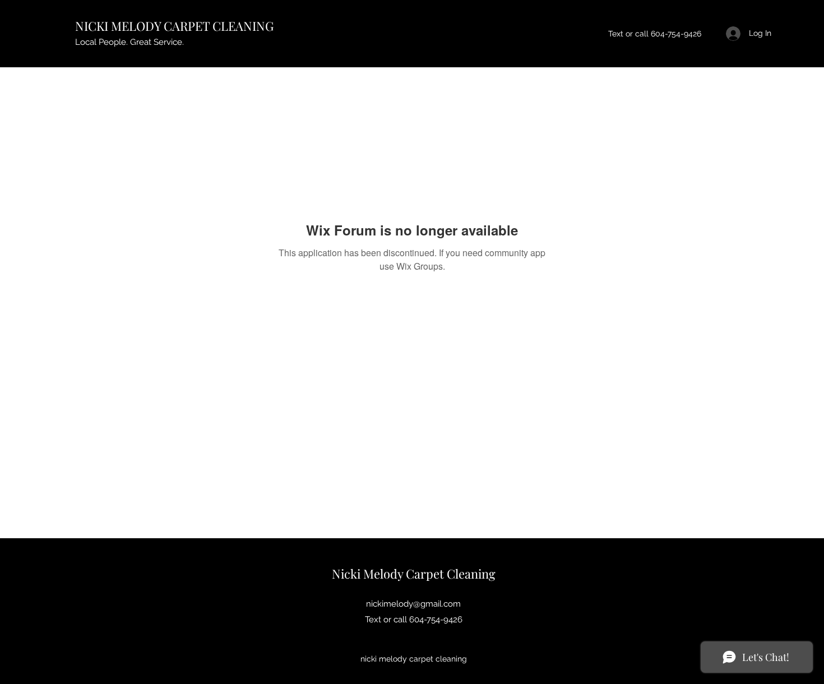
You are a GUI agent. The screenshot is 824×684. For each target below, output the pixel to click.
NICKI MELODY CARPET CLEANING (174, 25)
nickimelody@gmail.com (413, 604)
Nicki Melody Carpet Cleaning (414, 573)
